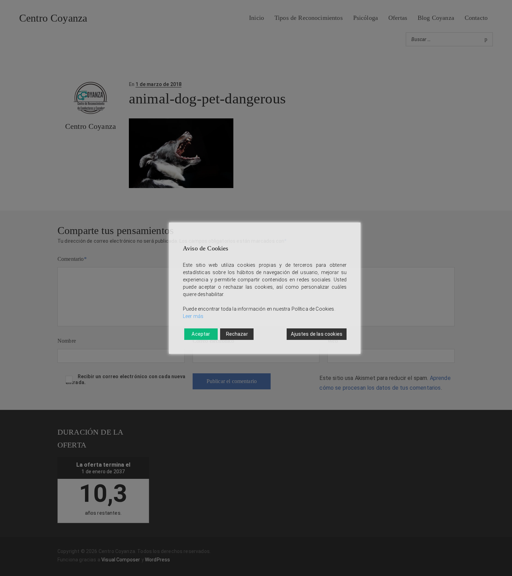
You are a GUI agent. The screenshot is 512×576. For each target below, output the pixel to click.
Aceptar (201, 334)
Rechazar (237, 334)
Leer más (193, 316)
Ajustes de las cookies (316, 334)
